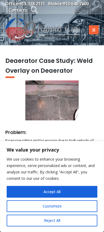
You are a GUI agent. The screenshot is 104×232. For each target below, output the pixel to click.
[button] (34, 9)
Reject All (52, 220)
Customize (52, 206)
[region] (52, 186)
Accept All (52, 191)
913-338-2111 (32, 3)
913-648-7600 (76, 3)
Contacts (18, 10)
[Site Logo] (42, 29)
